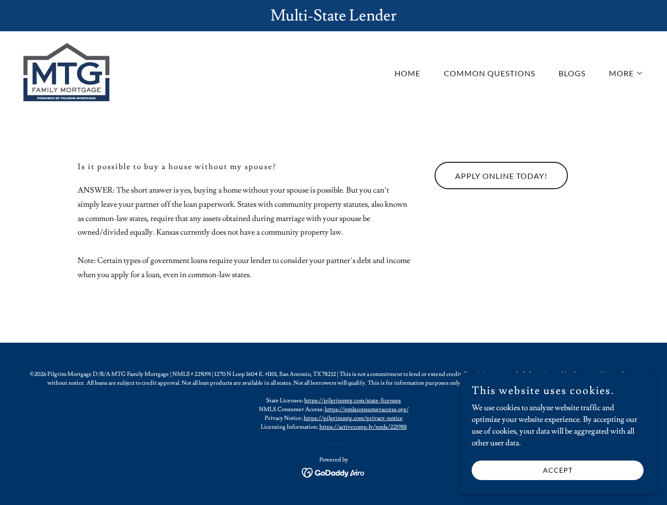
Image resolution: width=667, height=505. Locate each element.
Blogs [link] (572, 73)
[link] (66, 70)
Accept (558, 470)
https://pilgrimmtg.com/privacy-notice (353, 418)
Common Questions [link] (489, 73)
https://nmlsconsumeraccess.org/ (367, 409)
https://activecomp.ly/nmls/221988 (363, 427)
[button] (622, 73)
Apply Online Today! (501, 175)
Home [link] (407, 73)
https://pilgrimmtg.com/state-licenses (352, 400)
